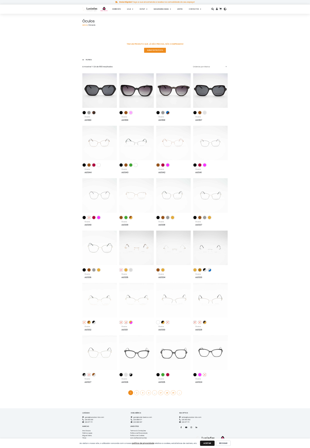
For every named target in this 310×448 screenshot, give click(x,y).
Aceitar (207, 443)
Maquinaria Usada (161, 9)
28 (167, 393)
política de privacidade (143, 443)
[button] (213, 9)
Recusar (223, 443)
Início (84, 25)
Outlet (142, 9)
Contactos (194, 9)
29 (173, 393)
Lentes (179, 9)
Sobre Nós (116, 9)
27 (161, 393)
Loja (129, 9)
